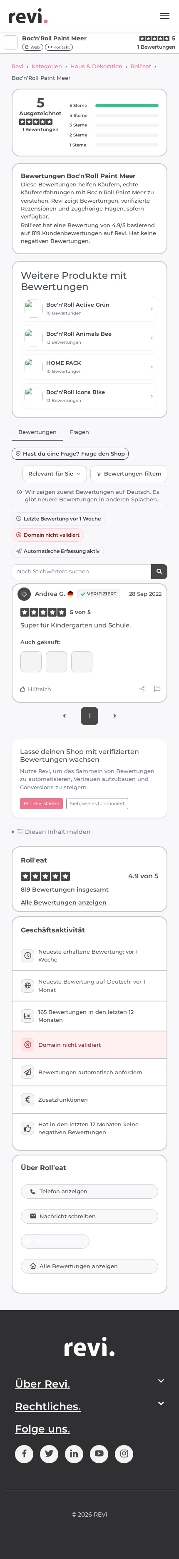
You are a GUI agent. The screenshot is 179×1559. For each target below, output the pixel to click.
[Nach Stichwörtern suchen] (159, 572)
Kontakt (61, 47)
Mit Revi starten (41, 803)
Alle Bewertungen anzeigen (64, 902)
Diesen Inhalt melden (57, 831)
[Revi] (28, 16)
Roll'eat (141, 66)
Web (34, 47)
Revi (17, 66)
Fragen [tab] (79, 432)
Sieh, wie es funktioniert (97, 803)
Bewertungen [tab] (37, 432)
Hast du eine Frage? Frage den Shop (74, 454)
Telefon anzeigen (63, 1191)
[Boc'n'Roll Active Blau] (31, 661)
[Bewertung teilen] (142, 689)
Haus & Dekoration (96, 66)
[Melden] (157, 689)
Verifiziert (102, 594)
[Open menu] (165, 16)
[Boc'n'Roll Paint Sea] (81, 661)
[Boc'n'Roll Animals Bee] (56, 661)
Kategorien (47, 66)
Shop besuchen (57, 1241)
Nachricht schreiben (68, 1216)
